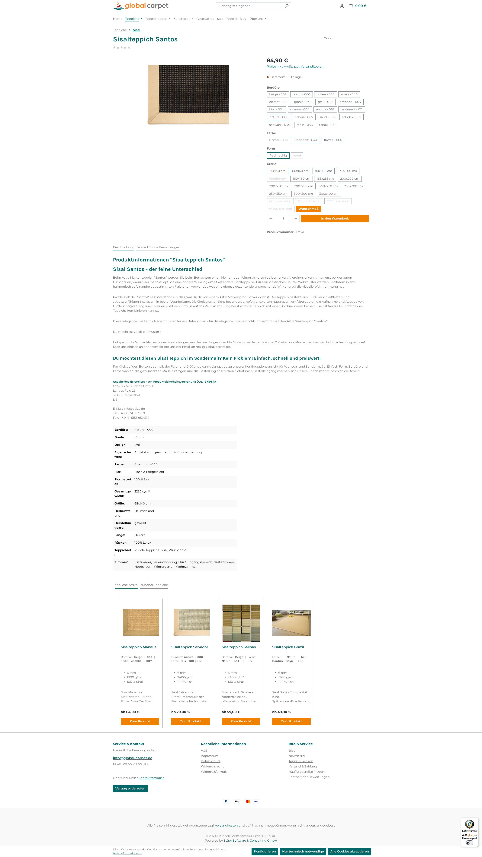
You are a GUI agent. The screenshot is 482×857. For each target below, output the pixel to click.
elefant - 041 (278, 102)
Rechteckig (278, 155)
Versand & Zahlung (303, 766)
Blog (292, 750)
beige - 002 (277, 94)
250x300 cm (353, 186)
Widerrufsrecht (212, 766)
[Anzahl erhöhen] (296, 218)
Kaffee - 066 (333, 140)
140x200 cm (348, 171)
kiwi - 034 (276, 109)
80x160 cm (300, 171)
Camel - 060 (278, 140)
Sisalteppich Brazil (288, 647)
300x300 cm (303, 193)
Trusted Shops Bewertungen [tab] (158, 247)
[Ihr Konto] (341, 6)
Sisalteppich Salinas (239, 647)
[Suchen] (286, 6)
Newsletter (297, 756)
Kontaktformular (151, 778)
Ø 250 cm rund (339, 201)
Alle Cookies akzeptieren (349, 851)
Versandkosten (226, 825)
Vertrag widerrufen (130, 788)
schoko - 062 (351, 117)
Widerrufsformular (215, 771)
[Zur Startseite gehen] (141, 6)
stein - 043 (305, 125)
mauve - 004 (300, 109)
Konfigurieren (265, 851)
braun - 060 (301, 94)
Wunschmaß (308, 208)
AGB (204, 750)
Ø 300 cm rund (281, 209)
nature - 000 (278, 117)
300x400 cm (329, 193)
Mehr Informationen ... (127, 853)
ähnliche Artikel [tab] (126, 585)
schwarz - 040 (279, 125)
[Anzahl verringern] (271, 218)
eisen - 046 (349, 94)
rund (298, 156)
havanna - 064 (350, 102)
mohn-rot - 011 (351, 109)
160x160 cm (301, 178)
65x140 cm (277, 171)
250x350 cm (278, 193)
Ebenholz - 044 (305, 140)
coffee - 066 (325, 94)
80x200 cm (323, 171)
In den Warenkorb (335, 218)
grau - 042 (325, 102)
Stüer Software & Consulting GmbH (250, 840)
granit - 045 (302, 102)
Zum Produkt (140, 721)
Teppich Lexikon (301, 761)
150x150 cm (279, 179)
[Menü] (476, 819)
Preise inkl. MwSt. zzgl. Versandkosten (295, 66)
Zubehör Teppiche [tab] (154, 585)
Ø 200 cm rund (310, 201)
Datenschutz (210, 761)
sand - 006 (328, 117)
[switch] (469, 842)
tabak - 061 (327, 125)
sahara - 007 (304, 117)
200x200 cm (349, 178)
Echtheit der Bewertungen (309, 777)
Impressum (209, 756)
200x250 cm (278, 186)
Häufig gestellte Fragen (306, 771)
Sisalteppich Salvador (189, 647)
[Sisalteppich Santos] (186, 96)
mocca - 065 (325, 109)
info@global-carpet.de (132, 758)
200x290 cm (303, 186)
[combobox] (249, 6)
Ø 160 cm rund (281, 201)
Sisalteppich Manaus (138, 647)
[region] (186, 96)
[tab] (123, 247)
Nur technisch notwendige (303, 851)
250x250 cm (329, 186)
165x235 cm (325, 178)
